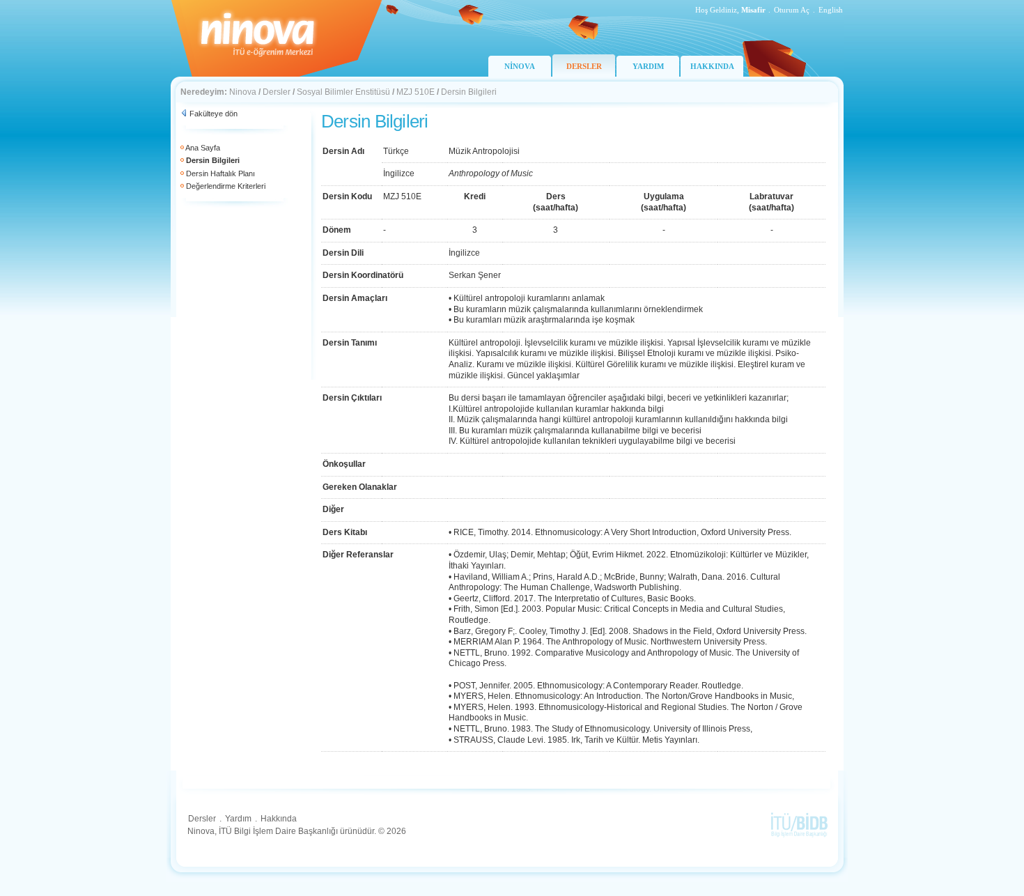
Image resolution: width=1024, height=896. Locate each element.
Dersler (276, 92)
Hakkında (279, 819)
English (831, 10)
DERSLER (584, 66)
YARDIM (648, 66)
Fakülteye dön (213, 113)
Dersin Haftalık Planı (220, 173)
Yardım (238, 819)
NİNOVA (519, 66)
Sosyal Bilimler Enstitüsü (343, 92)
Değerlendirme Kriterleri (225, 186)
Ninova (242, 92)
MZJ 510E (415, 92)
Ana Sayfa (202, 148)
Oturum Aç (791, 10)
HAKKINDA (712, 66)
